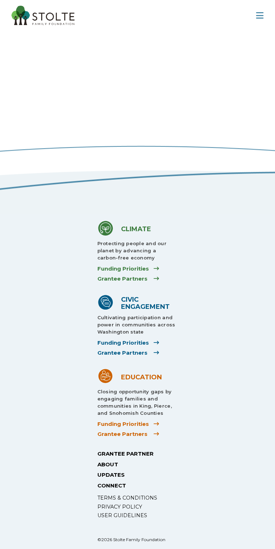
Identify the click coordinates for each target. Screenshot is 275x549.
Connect (111, 485)
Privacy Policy (119, 507)
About (107, 464)
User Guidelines (122, 515)
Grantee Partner (125, 453)
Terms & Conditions (127, 498)
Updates (111, 474)
